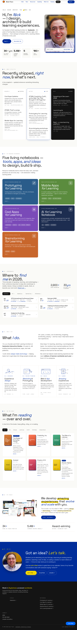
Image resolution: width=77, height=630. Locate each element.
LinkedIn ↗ (52, 573)
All (13, 293)
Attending (38, 293)
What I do (46, 1)
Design (15, 430)
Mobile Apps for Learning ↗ (46, 604)
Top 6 (5, 430)
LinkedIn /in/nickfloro (7, 619)
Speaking (39, 1)
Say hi (6, 41)
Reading (52, 1)
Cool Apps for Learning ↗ (46, 602)
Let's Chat (30, 573)
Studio (58, 1)
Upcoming (6, 293)
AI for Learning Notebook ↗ (46, 608)
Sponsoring (29, 293)
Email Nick (42, 573)
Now (27, 1)
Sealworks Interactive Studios (23, 626)
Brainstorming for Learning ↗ (47, 606)
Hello (22, 1)
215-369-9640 (5, 617)
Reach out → (22, 288)
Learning (22, 430)
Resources (32, 1)
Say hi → (71, 1)
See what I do (17, 41)
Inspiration (42, 430)
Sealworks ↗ (13, 600)
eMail (3, 615)
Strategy (34, 430)
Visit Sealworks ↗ (48, 517)
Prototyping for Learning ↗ (46, 600)
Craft (28, 430)
